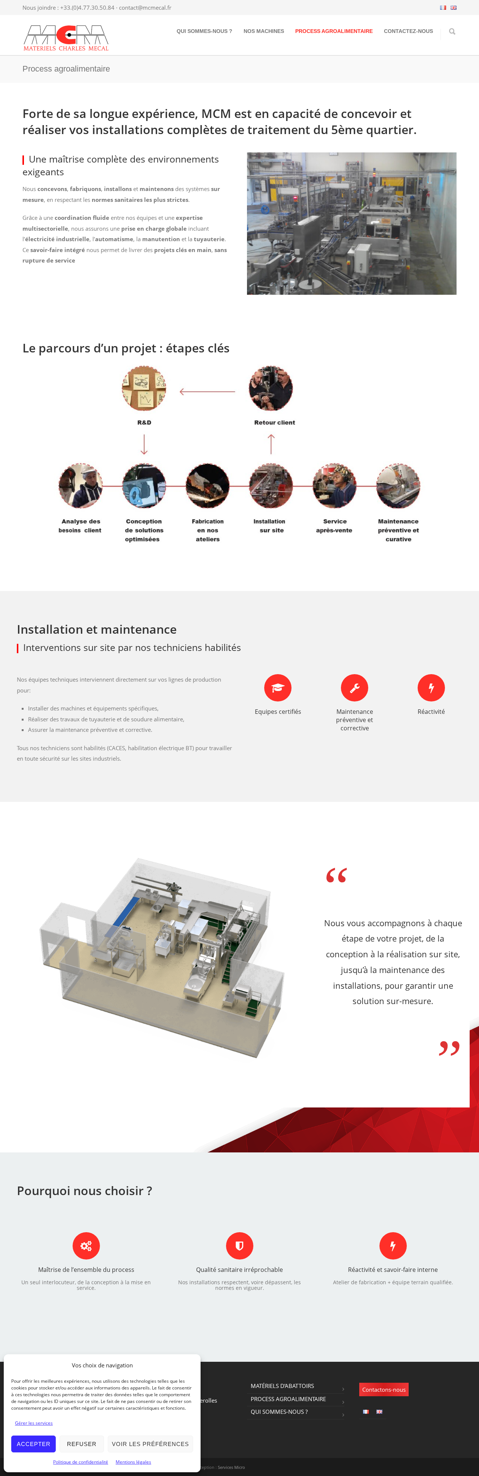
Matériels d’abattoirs (282, 1385)
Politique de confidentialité (80, 1462)
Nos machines (264, 31)
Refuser (82, 1444)
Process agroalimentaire (334, 31)
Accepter (34, 1444)
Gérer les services (34, 1423)
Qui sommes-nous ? (279, 1411)
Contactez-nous (408, 31)
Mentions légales (133, 1462)
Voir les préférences (150, 1444)
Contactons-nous (384, 1389)
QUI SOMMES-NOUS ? (204, 31)
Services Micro (231, 1467)
